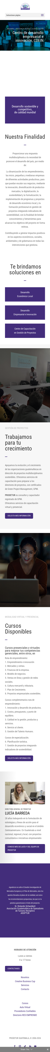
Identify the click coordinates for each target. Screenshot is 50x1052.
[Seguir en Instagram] (20, 1046)
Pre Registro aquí (25, 86)
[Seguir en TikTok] (25, 1046)
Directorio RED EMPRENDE (25, 1015)
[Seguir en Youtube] (35, 1046)
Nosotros (25, 977)
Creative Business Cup (25, 981)
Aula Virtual (25, 1007)
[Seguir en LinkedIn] (30, 1046)
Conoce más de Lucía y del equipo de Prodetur (23, 848)
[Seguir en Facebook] (15, 1046)
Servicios (25, 985)
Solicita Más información (19, 516)
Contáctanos (14, 968)
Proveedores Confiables (25, 1011)
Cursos (25, 1003)
